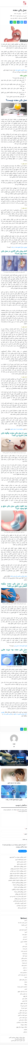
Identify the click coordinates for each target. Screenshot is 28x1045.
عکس (26, 989)
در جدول (25, 968)
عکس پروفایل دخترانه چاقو (20, 866)
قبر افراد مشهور (24, 1003)
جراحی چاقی (20, 757)
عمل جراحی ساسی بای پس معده (18, 576)
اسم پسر (25, 937)
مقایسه (25, 1029)
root (23, 13)
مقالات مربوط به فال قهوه (21, 1027)
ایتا (26, 944)
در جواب (25, 970)
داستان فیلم (24, 965)
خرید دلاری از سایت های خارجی (18, 1040)
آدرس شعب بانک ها (22, 923)
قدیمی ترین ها (24, 1006)
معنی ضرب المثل (23, 1010)
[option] (14, 758)
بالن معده (25, 949)
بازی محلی (24, 946)
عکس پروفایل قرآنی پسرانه (20, 892)
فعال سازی (24, 999)
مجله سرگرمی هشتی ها (20, 1039)
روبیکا (26, 984)
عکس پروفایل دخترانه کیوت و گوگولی (18, 876)
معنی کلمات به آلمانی (22, 1015)
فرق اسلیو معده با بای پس (20, 646)
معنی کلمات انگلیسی (22, 1013)
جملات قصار (24, 961)
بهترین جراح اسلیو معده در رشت (19, 247)
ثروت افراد (25, 956)
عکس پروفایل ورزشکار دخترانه (19, 885)
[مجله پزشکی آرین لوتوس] (25, 3)
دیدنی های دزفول (23, 980)
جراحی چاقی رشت (7, 714)
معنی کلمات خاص (23, 1018)
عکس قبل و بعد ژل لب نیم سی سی (18, 896)
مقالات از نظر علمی (23, 1020)
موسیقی (25, 1032)
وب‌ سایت (25, 839)
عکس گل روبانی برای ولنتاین (19, 901)
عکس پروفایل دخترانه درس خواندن (18, 871)
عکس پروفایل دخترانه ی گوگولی (19, 889)
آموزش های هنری (23, 930)
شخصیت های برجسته (22, 987)
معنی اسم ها (24, 1008)
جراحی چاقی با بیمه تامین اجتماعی (15, 761)
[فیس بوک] (25, 22)
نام (26, 829)
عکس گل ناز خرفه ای (21, 906)
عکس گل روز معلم (22, 908)
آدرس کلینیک (24, 925)
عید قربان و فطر (23, 994)
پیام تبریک (24, 953)
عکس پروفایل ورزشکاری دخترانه (19, 883)
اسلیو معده (24, 935)
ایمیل (25, 834)
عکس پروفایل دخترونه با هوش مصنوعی (17, 880)
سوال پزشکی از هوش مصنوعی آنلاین (17, 1037)
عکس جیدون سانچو (21, 862)
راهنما (25, 982)
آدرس (25, 920)
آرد (26, 927)
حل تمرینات (24, 963)
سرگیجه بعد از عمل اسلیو (17, 429)
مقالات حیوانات (24, 1025)
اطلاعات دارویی (23, 942)
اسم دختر (25, 939)
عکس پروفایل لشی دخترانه (20, 887)
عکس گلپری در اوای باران (20, 903)
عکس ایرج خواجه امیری (20, 860)
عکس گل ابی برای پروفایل (20, 899)
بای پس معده (24, 951)
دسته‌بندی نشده (23, 972)
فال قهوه (25, 996)
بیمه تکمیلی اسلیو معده (21, 70)
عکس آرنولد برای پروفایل (20, 894)
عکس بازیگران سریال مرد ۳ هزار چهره (18, 857)
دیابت (25, 977)
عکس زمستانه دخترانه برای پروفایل (18, 869)
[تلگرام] (21, 729)
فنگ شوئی (24, 1001)
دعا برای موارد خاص (22, 975)
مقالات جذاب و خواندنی (22, 1022)
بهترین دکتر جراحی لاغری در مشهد (14, 713)
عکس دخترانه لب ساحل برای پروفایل (18, 878)
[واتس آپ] (25, 729)
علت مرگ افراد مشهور (22, 991)
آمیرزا (26, 932)
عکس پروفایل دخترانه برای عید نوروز (18, 873)
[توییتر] (21, 22)
